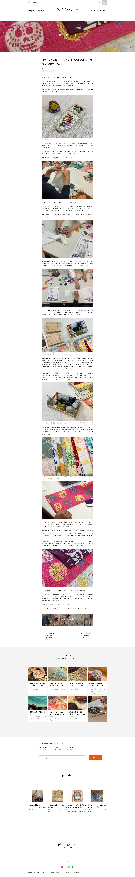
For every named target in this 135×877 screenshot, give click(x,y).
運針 (54, 70)
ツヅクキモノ (48, 70)
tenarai (31, 10)
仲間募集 (42, 872)
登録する (95, 758)
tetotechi (94, 10)
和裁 (43, 70)
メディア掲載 (36, 872)
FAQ (71, 872)
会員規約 (52, 872)
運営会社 (30, 872)
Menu (104, 2)
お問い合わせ (76, 872)
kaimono (41, 10)
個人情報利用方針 (59, 872)
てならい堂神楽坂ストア (35, 805)
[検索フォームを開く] (95, 2)
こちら (68, 609)
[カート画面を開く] (99, 2)
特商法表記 (66, 872)
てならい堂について (35, 2)
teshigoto (103, 10)
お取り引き (47, 872)
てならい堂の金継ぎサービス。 (57, 805)
